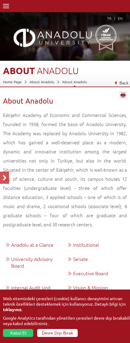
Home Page (12, 81)
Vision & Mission (90, 287)
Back (123, 82)
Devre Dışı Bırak (57, 333)
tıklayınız (12, 309)
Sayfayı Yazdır (123, 95)
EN (120, 18)
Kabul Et (18, 333)
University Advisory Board (32, 262)
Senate (80, 259)
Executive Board (90, 273)
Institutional (86, 244)
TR (109, 18)
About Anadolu (42, 81)
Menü (6, 6)
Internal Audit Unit (31, 287)
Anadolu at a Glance (32, 244)
